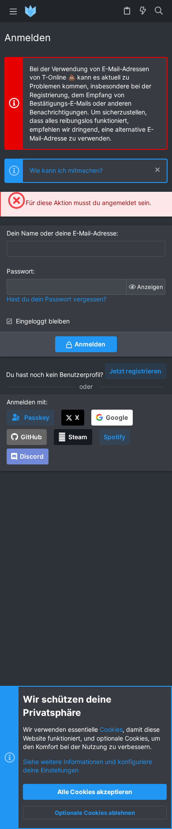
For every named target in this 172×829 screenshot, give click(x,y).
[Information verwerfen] (156, 170)
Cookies (111, 729)
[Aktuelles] (142, 11)
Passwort (20, 271)
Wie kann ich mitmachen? (66, 170)
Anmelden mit (26, 402)
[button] (13, 11)
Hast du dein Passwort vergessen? (56, 299)
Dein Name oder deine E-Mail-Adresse (61, 233)
